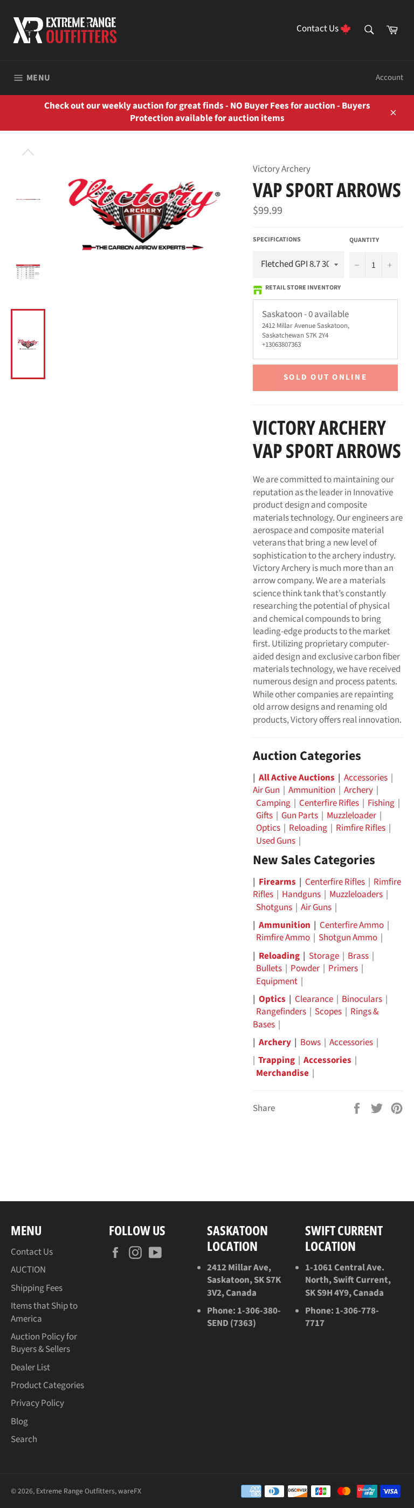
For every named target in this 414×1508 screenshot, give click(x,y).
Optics (268, 828)
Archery (358, 790)
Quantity (364, 240)
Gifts (264, 815)
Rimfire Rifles (360, 828)
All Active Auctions (297, 777)
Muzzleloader (351, 815)
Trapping (276, 1060)
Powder (305, 968)
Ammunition (311, 790)
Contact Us (32, 1252)
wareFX (129, 1491)
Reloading (308, 828)
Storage (324, 956)
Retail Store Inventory (303, 288)
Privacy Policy (37, 1403)
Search (24, 1439)
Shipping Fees (37, 1288)
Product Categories (47, 1385)
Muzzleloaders (356, 894)
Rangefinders (281, 1011)
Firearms (277, 882)
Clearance (314, 999)
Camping (273, 803)
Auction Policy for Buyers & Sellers (44, 1343)
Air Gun (266, 790)
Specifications (277, 239)
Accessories (366, 777)
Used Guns (275, 840)
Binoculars (362, 999)
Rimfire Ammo (283, 937)
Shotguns (274, 907)
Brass (358, 956)
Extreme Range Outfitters (75, 1491)
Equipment (277, 981)
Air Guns (316, 907)
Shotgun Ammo (348, 937)
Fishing (381, 803)
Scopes (328, 1011)
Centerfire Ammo (352, 925)
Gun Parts (299, 815)
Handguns (301, 894)
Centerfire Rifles (329, 803)
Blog (19, 1421)
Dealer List (30, 1367)
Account (389, 77)
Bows (310, 1042)
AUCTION (28, 1269)
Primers (343, 968)
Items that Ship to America (44, 1312)
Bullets (269, 968)
